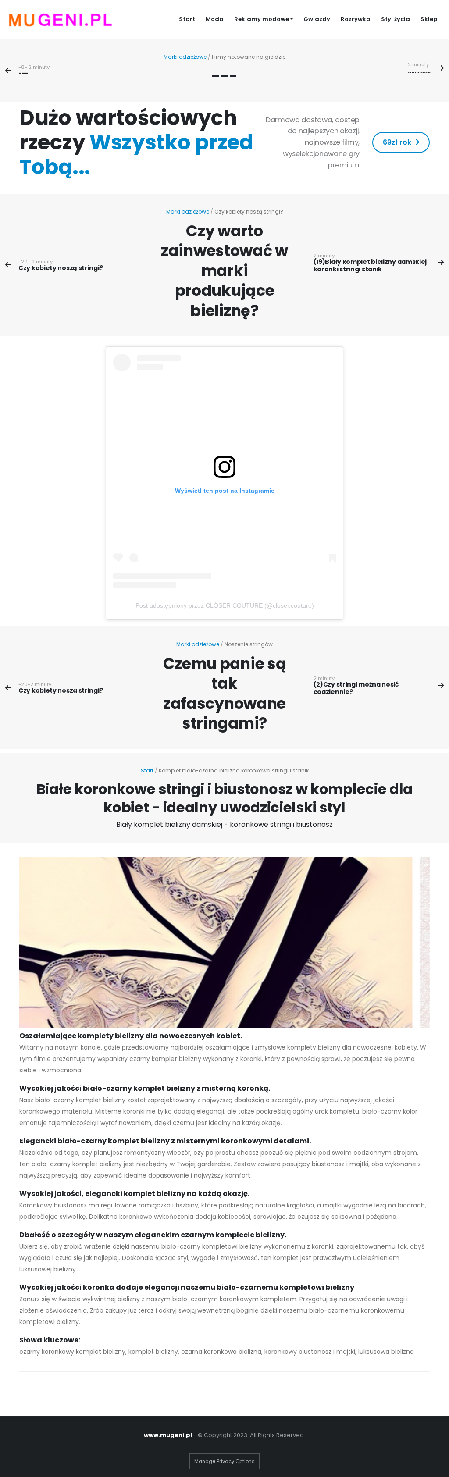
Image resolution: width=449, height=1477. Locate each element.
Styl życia (395, 19)
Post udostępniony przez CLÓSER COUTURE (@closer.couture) (224, 605)
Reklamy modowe (261, 19)
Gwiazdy (316, 19)
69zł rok (397, 142)
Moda (215, 19)
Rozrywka (356, 19)
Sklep (428, 19)
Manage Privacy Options (224, 1461)
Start (187, 19)
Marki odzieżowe (185, 57)
